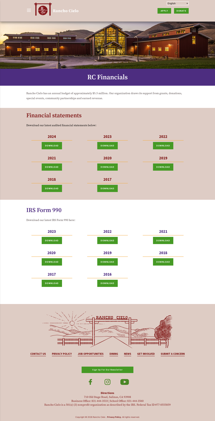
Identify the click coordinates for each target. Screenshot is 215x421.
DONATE (181, 10)
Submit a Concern (173, 354)
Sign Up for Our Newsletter (107, 369)
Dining (114, 354)
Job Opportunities (91, 354)
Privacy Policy (62, 354)
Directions (107, 393)
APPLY (164, 10)
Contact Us (38, 354)
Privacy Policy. (114, 417)
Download (52, 145)
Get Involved (146, 354)
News (127, 354)
